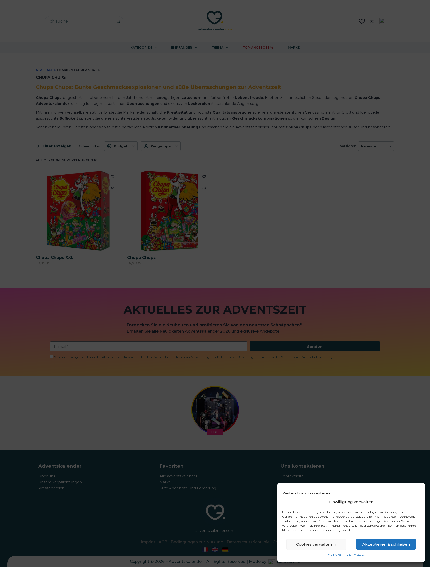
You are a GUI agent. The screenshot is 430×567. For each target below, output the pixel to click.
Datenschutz (363, 555)
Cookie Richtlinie (339, 555)
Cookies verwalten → (316, 544)
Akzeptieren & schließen (386, 544)
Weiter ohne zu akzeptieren (306, 493)
